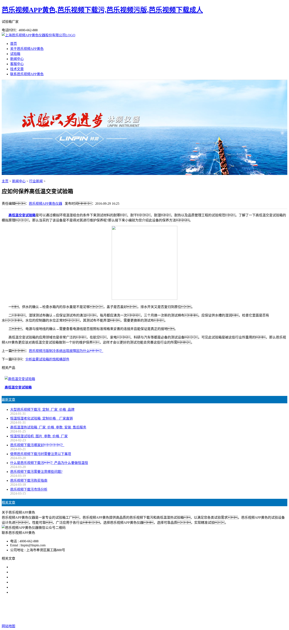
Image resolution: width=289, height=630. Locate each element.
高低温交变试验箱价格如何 (30, 582)
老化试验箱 (166, 609)
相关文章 (8, 502)
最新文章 (8, 399)
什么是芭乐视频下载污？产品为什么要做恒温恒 (49, 463)
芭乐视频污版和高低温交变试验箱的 (37, 567)
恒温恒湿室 (186, 609)
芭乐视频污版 (144, 609)
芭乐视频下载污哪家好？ (37, 445)
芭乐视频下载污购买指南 (28, 480)
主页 (5, 181)
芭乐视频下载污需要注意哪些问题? (36, 471)
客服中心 (17, 64)
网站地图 (168, 617)
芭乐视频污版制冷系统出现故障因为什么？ (66, 351)
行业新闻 (36, 181)
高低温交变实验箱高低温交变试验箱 (37, 572)
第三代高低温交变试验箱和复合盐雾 (37, 587)
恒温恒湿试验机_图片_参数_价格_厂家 (39, 436)
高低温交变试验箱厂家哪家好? (33, 577)
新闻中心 (17, 59)
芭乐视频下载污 (119, 609)
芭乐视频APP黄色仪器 (45, 203)
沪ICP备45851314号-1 (219, 617)
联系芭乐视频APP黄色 (27, 74)
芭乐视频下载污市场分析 (28, 489)
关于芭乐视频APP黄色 (27, 48)
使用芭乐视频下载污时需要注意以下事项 (40, 454)
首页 (13, 43)
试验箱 (15, 54)
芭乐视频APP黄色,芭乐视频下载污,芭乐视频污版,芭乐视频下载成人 (102, 10)
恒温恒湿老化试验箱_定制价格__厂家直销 (41, 418)
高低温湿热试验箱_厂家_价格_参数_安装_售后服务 (48, 427)
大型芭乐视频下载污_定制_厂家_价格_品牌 (42, 409)
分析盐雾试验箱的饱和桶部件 (47, 359)
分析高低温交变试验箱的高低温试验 (37, 592)
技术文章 (17, 69)
